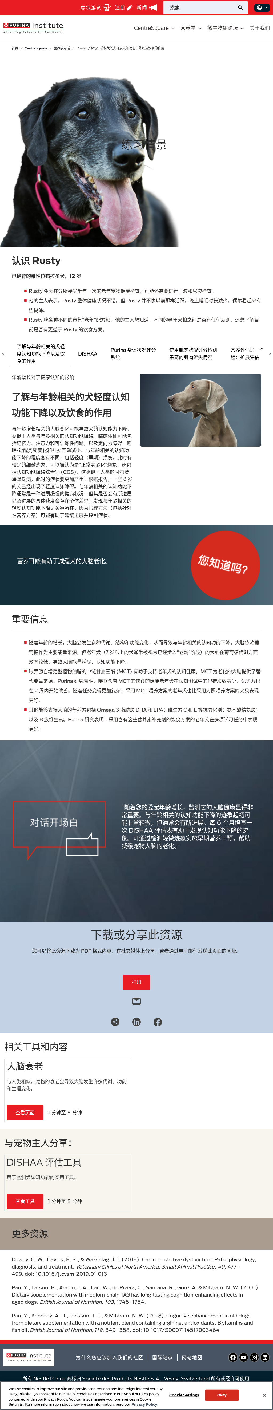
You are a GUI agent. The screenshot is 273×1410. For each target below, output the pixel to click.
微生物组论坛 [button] (222, 28)
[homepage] (33, 28)
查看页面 (25, 1113)
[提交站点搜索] (242, 7)
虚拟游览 (91, 8)
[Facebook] (158, 1022)
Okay (222, 1395)
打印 (136, 982)
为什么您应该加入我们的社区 (109, 1357)
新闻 (142, 7)
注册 (120, 7)
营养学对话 (62, 48)
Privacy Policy (144, 1404)
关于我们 (260, 28)
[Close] (264, 1395)
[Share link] (115, 1022)
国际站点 (162, 1357)
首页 (15, 48)
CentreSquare (36, 48)
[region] (136, 1395)
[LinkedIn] (136, 1022)
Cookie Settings (184, 1395)
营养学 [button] (188, 28)
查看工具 (25, 1201)
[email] (136, 1000)
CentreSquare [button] (151, 28)
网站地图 (192, 1357)
